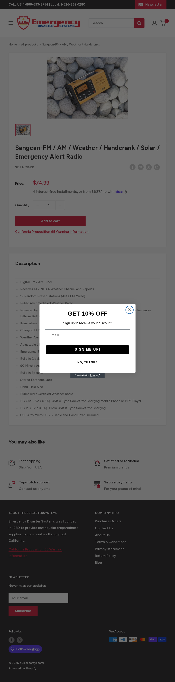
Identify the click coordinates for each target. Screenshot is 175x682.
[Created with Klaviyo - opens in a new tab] (87, 375)
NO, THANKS (87, 362)
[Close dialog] (129, 310)
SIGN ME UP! (88, 349)
